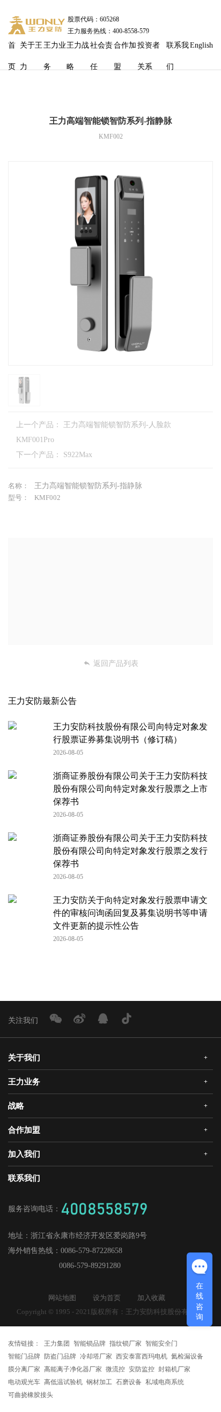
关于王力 (31, 48)
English (201, 45)
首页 (12, 48)
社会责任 (101, 48)
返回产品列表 (115, 663)
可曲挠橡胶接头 (30, 1395)
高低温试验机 (63, 1382)
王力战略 (78, 48)
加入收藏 (151, 1298)
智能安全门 (161, 1343)
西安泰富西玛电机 (141, 1356)
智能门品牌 (24, 1356)
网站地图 (62, 1298)
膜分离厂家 (24, 1369)
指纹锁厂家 (125, 1343)
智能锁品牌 (89, 1343)
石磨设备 (129, 1382)
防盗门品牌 (60, 1356)
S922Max (77, 455)
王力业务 (54, 48)
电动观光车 (24, 1382)
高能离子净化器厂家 (73, 1369)
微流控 (115, 1369)
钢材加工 (99, 1382)
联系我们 (177, 48)
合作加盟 (125, 48)
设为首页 (107, 1298)
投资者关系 (148, 48)
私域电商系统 (164, 1382)
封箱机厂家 (174, 1369)
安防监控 (141, 1369)
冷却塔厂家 (96, 1356)
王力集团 (57, 1343)
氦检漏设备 (187, 1356)
